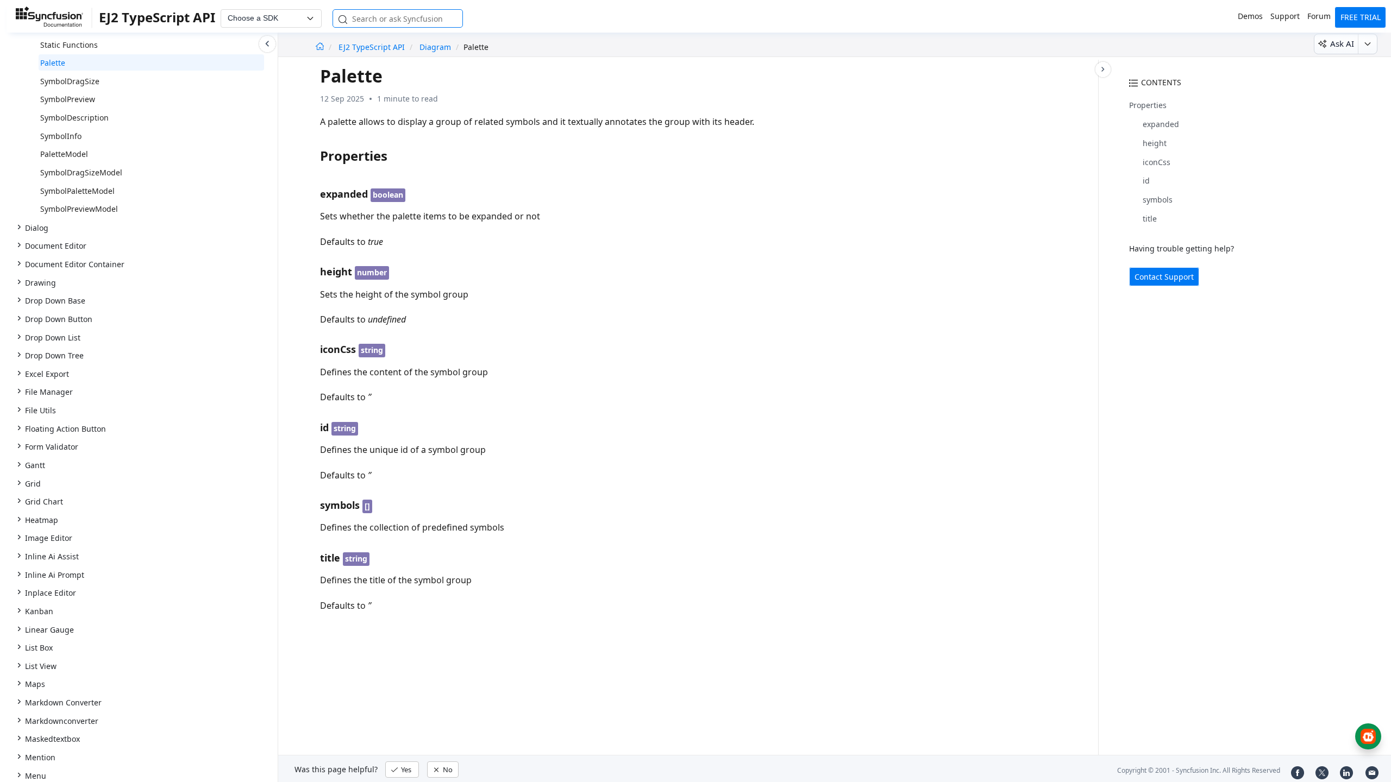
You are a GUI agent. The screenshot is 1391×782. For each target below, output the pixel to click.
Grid (33, 483)
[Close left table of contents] (267, 44)
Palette (52, 63)
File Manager (49, 392)
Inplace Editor (50, 593)
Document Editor (55, 246)
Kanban (39, 611)
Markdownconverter (61, 721)
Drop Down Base (55, 300)
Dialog (36, 228)
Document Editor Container (74, 264)
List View (41, 666)
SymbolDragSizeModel (81, 172)
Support (1285, 16)
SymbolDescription (74, 117)
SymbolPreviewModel (79, 209)
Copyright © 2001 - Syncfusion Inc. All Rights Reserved (1198, 770)
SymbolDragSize (69, 81)
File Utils (40, 410)
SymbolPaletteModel (77, 191)
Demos (1250, 16)
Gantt (35, 465)
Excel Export (47, 374)
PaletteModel (64, 154)
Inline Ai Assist (52, 556)
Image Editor (48, 538)
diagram (435, 47)
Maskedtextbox (52, 739)
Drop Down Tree (54, 355)
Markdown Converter (63, 702)
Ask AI (1342, 43)
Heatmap (41, 520)
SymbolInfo (61, 136)
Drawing (40, 283)
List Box (39, 647)
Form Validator (51, 447)
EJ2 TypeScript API (373, 47)
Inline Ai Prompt (54, 575)
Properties (1148, 105)
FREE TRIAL (1360, 17)
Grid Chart (44, 501)
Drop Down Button (58, 319)
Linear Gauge (49, 630)
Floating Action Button (65, 429)
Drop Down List (52, 337)
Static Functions (69, 45)
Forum (1319, 16)
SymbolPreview (67, 99)
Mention (40, 757)
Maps (35, 684)
